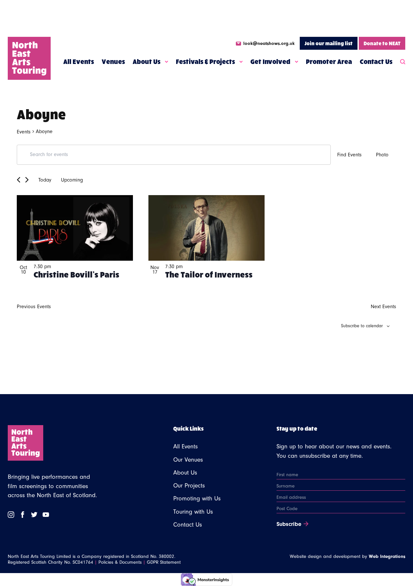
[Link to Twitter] (34, 514)
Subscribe (289, 524)
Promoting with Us (197, 498)
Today (44, 180)
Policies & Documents (120, 562)
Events (24, 132)
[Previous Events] (18, 180)
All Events (78, 61)
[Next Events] (27, 180)
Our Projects (189, 485)
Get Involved (270, 61)
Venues (113, 61)
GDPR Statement (164, 562)
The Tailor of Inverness (209, 274)
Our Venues (188, 459)
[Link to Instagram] (11, 514)
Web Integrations (387, 556)
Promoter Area (329, 61)
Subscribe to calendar (362, 326)
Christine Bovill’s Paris (76, 274)
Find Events (349, 155)
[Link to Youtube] (46, 514)
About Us (146, 61)
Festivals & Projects (205, 61)
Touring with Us (193, 511)
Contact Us (376, 61)
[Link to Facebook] (22, 514)
